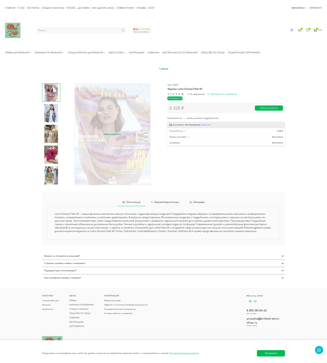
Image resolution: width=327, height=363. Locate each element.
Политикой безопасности (184, 353)
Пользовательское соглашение (120, 309)
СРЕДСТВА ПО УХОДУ (213, 53)
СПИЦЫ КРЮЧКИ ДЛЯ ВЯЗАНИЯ (85, 53)
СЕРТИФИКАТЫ (76, 326)
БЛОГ (151, 8)
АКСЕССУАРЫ (116, 53)
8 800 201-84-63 (257, 310)
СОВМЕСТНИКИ (125, 8)
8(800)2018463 (298, 8)
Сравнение (47, 309)
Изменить (206, 125)
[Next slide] (51, 182)
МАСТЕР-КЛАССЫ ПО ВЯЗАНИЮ (180, 53)
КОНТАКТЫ (33, 8)
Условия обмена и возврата (118, 313)
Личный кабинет (50, 301)
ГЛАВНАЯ (10, 8)
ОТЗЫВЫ (141, 8)
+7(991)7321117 (315, 8)
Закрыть (271, 353)
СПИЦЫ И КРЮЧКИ (78, 309)
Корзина (46, 305)
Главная (163, 69)
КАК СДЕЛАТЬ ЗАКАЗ (103, 8)
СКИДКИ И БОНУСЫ (53, 8)
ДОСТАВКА (84, 8)
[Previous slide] (67, 134)
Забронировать (269, 108)
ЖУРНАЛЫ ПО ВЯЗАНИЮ (48, 53)
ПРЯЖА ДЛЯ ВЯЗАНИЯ (17, 53)
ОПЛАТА (71, 8)
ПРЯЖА (72, 301)
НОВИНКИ (153, 53)
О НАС (21, 8)
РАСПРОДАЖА (136, 53)
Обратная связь (112, 301)
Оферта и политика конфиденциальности (126, 305)
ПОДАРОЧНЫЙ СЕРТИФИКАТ (244, 53)
